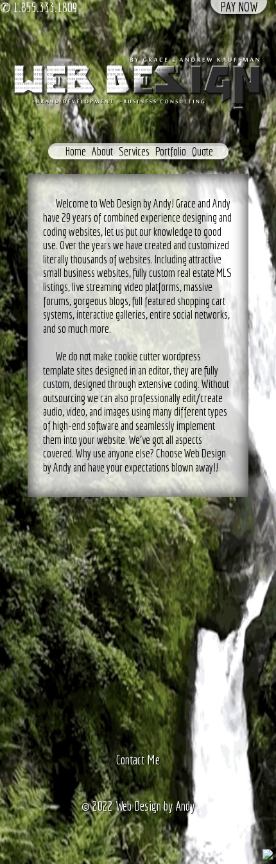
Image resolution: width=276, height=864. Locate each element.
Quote (202, 151)
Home (75, 151)
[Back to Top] (268, 852)
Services (134, 151)
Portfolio (170, 151)
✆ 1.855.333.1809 (39, 7)
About (102, 151)
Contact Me (138, 759)
